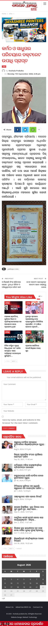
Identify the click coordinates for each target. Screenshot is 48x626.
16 (5, 587)
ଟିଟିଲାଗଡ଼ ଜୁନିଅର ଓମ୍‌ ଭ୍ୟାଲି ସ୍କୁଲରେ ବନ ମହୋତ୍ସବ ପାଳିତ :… (29, 487)
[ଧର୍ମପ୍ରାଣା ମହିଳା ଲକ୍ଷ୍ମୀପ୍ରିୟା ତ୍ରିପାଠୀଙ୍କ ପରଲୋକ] (7, 468)
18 (18, 587)
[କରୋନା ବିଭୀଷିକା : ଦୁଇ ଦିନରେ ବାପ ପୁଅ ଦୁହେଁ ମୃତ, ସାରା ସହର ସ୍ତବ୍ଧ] (7, 510)
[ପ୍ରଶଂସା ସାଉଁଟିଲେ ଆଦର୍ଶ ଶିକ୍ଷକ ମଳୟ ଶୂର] (34, 336)
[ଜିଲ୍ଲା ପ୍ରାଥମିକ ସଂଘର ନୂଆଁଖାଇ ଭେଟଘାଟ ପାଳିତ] (7, 457)
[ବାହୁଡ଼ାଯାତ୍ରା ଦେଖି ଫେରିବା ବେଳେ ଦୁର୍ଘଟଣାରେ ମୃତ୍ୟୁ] (7, 478)
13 (30, 583)
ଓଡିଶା (4, 66)
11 (18, 583)
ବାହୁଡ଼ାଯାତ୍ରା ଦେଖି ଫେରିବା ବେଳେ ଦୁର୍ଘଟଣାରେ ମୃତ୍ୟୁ (28, 476)
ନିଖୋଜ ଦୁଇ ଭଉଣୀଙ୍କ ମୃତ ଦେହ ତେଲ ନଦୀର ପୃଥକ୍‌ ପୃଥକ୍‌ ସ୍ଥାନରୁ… (29, 529)
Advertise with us (23, 607)
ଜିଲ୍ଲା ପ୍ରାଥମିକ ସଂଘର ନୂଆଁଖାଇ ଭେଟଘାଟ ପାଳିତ (28, 455)
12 (24, 583)
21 (37, 587)
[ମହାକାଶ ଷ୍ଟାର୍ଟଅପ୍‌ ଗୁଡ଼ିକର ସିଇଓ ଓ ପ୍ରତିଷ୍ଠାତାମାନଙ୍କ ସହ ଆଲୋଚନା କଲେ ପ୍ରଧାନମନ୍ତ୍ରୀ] (13, 307)
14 (37, 583)
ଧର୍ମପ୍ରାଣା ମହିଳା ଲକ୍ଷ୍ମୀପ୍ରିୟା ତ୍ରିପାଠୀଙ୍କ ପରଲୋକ (28, 466)
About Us (9, 607)
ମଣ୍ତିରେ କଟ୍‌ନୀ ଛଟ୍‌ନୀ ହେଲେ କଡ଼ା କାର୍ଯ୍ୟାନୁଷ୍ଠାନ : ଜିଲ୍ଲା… (28, 518)
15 (43, 583)
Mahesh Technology (30, 617)
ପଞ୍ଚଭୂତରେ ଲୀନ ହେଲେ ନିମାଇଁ (27, 496)
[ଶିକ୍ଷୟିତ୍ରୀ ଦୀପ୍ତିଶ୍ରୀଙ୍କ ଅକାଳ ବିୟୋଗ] (7, 541)
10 (11, 583)
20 (30, 587)
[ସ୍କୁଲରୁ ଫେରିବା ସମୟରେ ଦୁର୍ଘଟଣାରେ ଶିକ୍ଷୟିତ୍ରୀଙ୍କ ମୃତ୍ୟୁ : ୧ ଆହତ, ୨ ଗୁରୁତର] (7, 445)
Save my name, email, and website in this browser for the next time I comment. (21, 421)
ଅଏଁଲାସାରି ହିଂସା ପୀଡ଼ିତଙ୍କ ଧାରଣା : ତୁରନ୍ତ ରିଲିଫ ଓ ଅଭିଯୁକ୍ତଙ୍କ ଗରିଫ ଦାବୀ (11, 284)
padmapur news (13, 269)
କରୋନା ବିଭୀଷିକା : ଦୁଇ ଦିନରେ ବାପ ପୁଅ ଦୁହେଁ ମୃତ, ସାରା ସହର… (29, 508)
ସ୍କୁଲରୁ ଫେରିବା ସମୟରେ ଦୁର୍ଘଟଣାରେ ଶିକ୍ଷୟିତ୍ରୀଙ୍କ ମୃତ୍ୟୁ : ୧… (29, 444)
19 (24, 587)
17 (11, 587)
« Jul (3, 598)
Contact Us (38, 607)
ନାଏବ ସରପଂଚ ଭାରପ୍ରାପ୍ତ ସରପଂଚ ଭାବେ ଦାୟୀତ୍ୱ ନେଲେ (36, 284)
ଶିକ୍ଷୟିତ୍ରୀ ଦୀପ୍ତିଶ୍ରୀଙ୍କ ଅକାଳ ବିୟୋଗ (29, 539)
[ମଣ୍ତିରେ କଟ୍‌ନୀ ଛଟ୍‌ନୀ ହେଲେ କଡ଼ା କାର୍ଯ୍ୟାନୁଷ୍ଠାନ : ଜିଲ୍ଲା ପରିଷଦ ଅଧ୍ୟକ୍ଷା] (7, 520)
